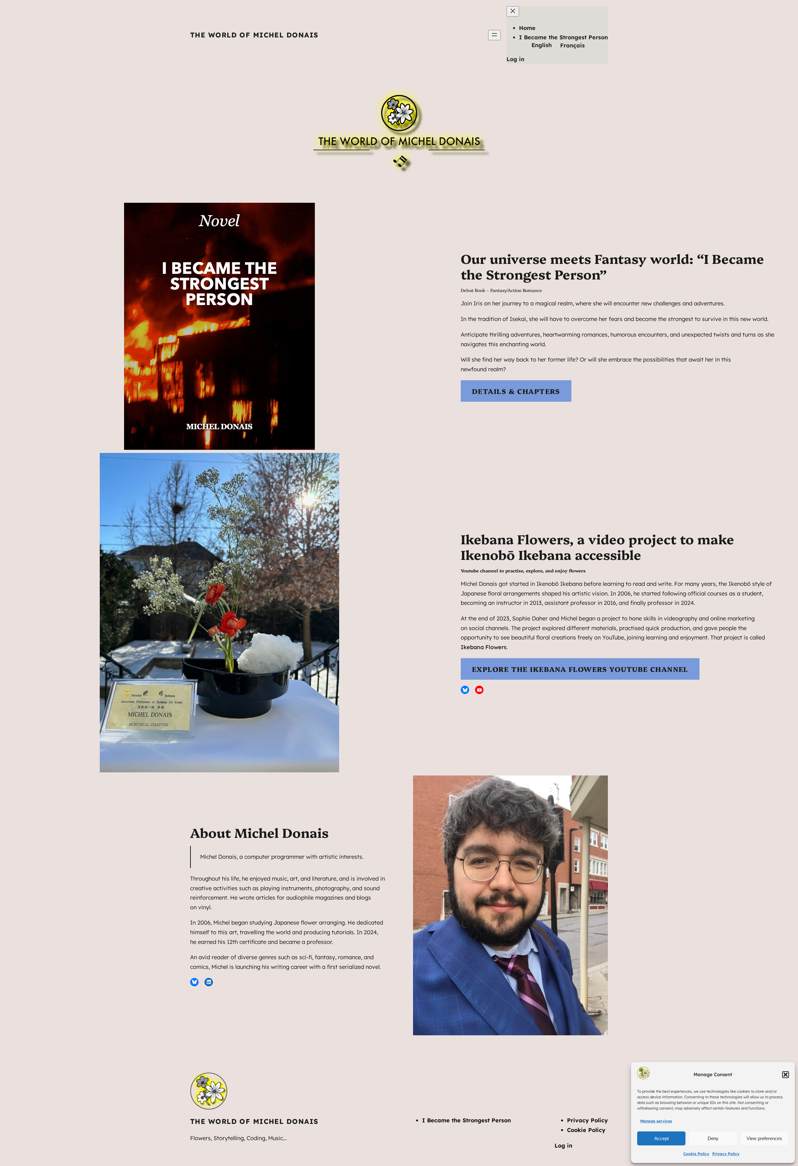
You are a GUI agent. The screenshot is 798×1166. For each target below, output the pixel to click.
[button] (785, 1074)
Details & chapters (516, 391)
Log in (515, 59)
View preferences (764, 1138)
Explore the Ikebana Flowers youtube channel (580, 669)
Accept (661, 1138)
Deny (713, 1138)
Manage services (656, 1121)
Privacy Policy (725, 1153)
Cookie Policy (696, 1153)
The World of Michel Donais (254, 35)
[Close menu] (513, 11)
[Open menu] (494, 35)
